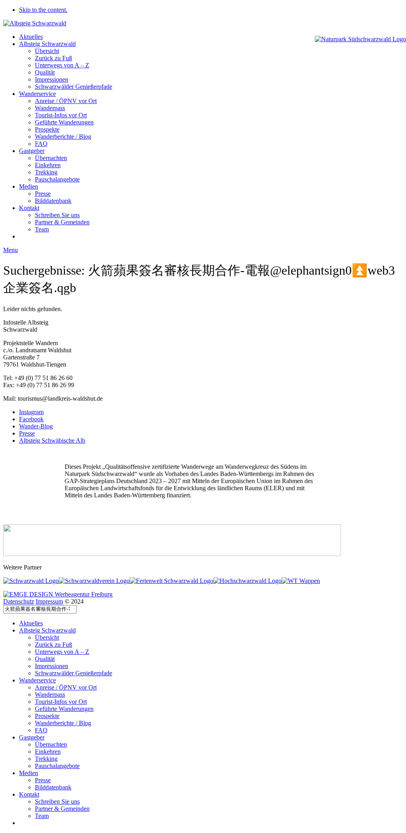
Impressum (49, 601)
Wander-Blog (36, 426)
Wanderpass (50, 108)
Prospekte (47, 129)
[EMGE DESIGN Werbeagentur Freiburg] (58, 594)
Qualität (45, 72)
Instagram (31, 412)
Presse (43, 193)
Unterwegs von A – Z (62, 65)
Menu (10, 249)
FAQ (41, 143)
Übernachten (51, 158)
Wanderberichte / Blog (63, 136)
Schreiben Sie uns (57, 215)
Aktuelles (31, 36)
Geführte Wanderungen (64, 122)
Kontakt (29, 207)
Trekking (46, 172)
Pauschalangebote (57, 179)
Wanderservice (37, 93)
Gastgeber (31, 150)
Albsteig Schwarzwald (47, 43)
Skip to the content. (43, 9)
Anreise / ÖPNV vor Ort (66, 100)
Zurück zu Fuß (53, 58)
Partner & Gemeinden (62, 222)
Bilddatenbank (53, 200)
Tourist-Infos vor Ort (61, 115)
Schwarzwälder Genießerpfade (73, 86)
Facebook (31, 419)
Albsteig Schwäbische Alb (52, 440)
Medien (28, 186)
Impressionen (51, 79)
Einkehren (48, 165)
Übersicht (47, 51)
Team (42, 229)
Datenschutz (18, 601)
